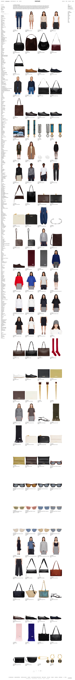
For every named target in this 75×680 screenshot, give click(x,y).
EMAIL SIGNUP (44, 677)
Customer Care (11, 677)
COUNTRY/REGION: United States (36, 677)
